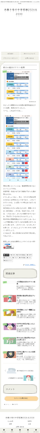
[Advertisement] (20, 35)
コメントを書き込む (21, 398)
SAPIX (7, 255)
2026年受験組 (21, 255)
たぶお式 (10, 421)
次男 (10, 424)
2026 (13, 255)
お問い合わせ (20, 427)
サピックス (8, 257)
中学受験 (23, 257)
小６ (29, 257)
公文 (29, 424)
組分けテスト (8, 260)
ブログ (16, 257)
